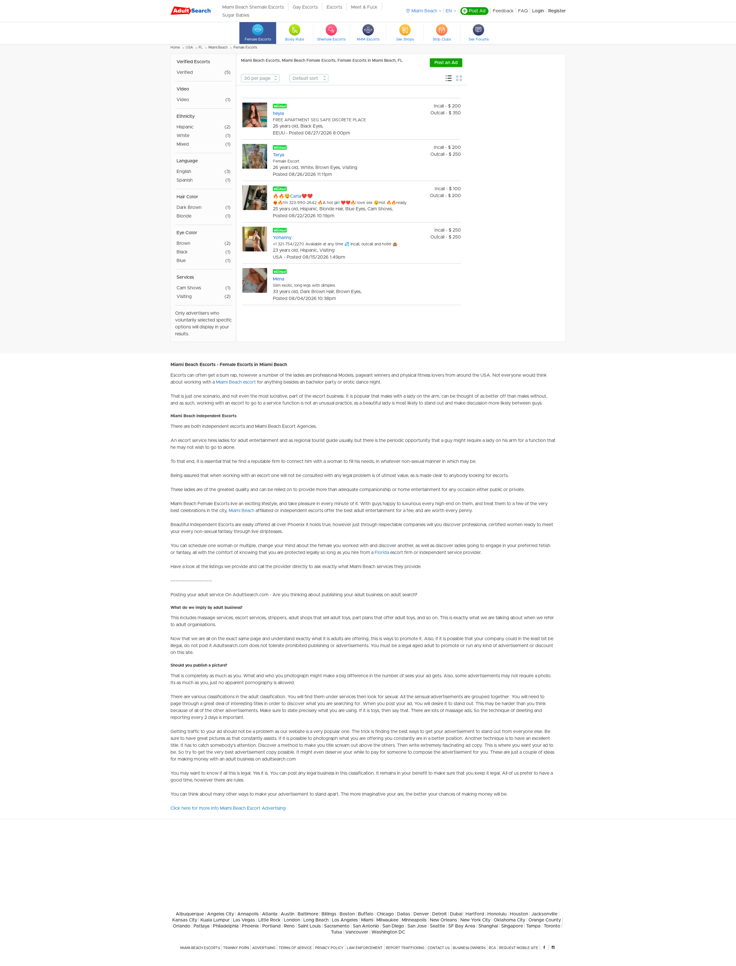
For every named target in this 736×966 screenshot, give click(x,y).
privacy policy (329, 948)
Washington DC (388, 932)
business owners (469, 948)
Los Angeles (345, 920)
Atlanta (269, 914)
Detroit (439, 914)
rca (492, 948)
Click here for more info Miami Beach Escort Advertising (228, 808)
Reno (289, 926)
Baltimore (308, 914)
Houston (519, 914)
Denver (421, 914)
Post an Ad (446, 62)
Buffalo (365, 914)
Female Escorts (245, 47)
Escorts (334, 7)
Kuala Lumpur (215, 920)
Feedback (503, 11)
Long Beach (316, 920)
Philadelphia (226, 926)
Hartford (474, 914)
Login (538, 11)
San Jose (417, 926)
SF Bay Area (461, 926)
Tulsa (336, 932)
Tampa (533, 926)
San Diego (393, 926)
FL (201, 47)
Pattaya (201, 926)
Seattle (437, 926)
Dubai (456, 914)
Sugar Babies (235, 15)
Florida (382, 552)
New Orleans (443, 920)
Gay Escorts (305, 7)
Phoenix (250, 926)
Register (557, 11)
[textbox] (260, 78)
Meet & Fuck (364, 7)
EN (449, 11)
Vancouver (356, 932)
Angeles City (220, 914)
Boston (347, 914)
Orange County (544, 920)
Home (175, 47)
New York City (475, 920)
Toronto (552, 926)
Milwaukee (387, 920)
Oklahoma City (509, 920)
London (292, 920)
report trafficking (405, 948)
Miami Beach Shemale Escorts (253, 7)
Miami (367, 920)
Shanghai (488, 926)
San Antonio (366, 926)
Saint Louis (309, 926)
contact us (439, 948)
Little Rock (269, 920)
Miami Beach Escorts (200, 948)
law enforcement (365, 948)
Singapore (512, 926)
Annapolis (248, 914)
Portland (271, 926)
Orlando (181, 926)
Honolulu (497, 914)
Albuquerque (190, 914)
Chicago (385, 914)
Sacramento (337, 926)
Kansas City (184, 920)
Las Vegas (244, 920)
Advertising (263, 948)
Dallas (403, 914)
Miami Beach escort (236, 382)
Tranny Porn (236, 948)
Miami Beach (218, 47)
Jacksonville (544, 914)
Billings (328, 914)
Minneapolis (414, 920)
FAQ (523, 11)
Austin (287, 914)
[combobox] (260, 78)
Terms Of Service (295, 948)
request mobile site (518, 948)
